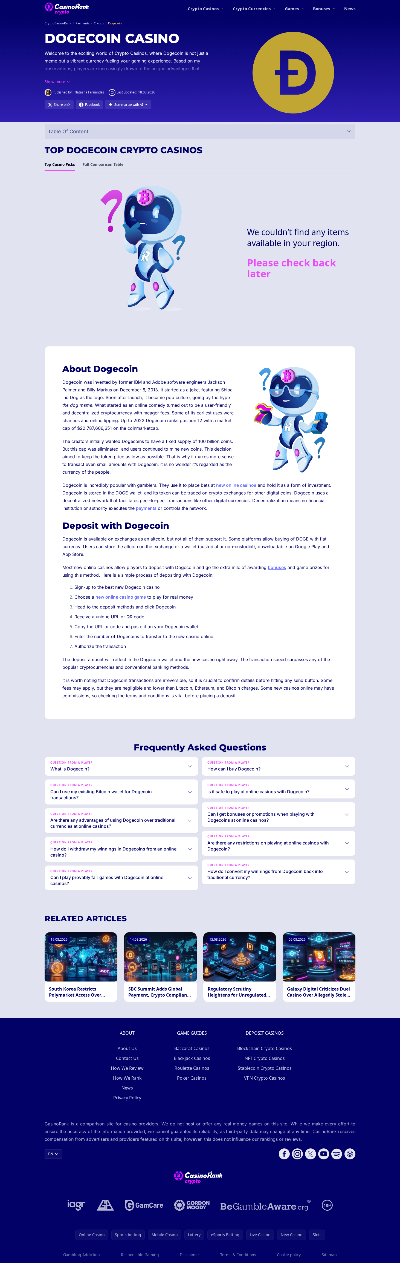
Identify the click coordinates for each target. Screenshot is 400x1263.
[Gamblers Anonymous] (105, 1205)
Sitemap (329, 1254)
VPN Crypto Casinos (264, 1078)
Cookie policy (289, 1254)
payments (146, 508)
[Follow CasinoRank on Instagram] (297, 1153)
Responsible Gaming (140, 1254)
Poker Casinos (192, 1078)
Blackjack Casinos (192, 1058)
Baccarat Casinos (192, 1048)
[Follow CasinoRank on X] (310, 1153)
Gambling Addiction (81, 1254)
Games (292, 8)
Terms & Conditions (238, 1254)
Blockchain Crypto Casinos (264, 1048)
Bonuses (321, 8)
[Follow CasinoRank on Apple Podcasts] (349, 1153)
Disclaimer (189, 1254)
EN (50, 1153)
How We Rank (127, 1078)
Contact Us (127, 1058)
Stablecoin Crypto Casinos (265, 1068)
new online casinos (236, 485)
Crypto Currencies (252, 8)
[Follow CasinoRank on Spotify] (336, 1153)
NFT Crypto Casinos (265, 1058)
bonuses (277, 567)
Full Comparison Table (103, 164)
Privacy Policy (127, 1098)
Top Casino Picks (60, 164)
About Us (127, 1048)
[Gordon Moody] (192, 1205)
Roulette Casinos (192, 1068)
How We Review (127, 1068)
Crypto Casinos (203, 8)
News (349, 8)
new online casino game (120, 597)
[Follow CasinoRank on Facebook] (284, 1153)
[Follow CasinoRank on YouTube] (323, 1153)
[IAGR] (77, 1205)
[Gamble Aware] (266, 1205)
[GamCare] (144, 1205)
